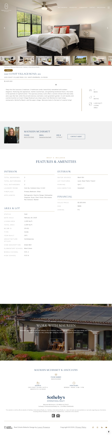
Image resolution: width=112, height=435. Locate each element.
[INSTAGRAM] (97, 427)
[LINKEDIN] (101, 427)
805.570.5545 (29, 137)
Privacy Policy (81, 427)
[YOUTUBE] (106, 427)
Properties (73, 7)
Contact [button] (56, 341)
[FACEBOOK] (93, 427)
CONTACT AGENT (76, 136)
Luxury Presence (43, 427)
